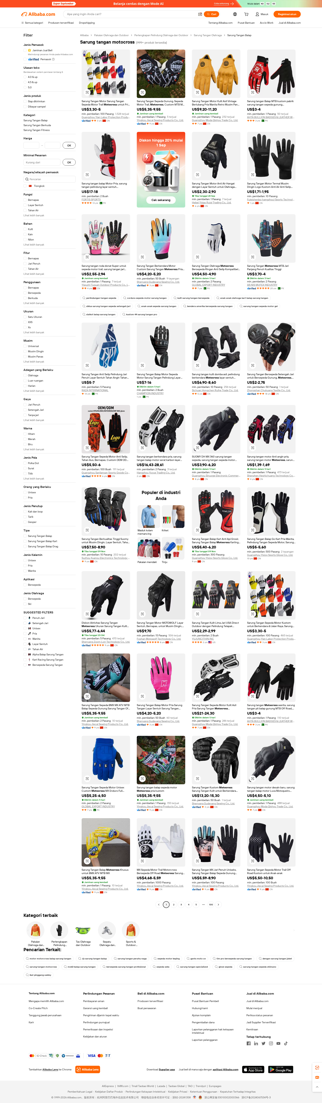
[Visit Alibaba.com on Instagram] (271, 1043)
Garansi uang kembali (95, 1008)
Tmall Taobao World (143, 1086)
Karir (31, 1022)
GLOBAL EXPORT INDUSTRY (208, 284)
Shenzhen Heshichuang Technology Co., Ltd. (271, 475)
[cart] (247, 14)
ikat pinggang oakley (40, 975)
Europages (215, 1086)
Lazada (161, 1086)
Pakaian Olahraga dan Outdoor (111, 35)
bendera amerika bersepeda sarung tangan (210, 306)
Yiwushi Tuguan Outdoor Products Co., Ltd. (106, 284)
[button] (200, 14)
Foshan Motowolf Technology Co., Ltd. (159, 638)
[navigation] (49, 470)
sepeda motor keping (168, 958)
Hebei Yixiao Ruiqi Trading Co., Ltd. (211, 202)
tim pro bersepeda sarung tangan (234, 958)
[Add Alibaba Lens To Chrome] (87, 1069)
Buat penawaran (147, 1008)
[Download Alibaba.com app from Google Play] (280, 1069)
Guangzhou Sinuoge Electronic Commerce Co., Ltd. (216, 475)
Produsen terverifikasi (150, 1001)
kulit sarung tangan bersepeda (193, 298)
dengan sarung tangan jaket (277, 958)
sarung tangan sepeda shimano (259, 967)
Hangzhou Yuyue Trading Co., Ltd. (156, 472)
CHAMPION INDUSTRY (150, 393)
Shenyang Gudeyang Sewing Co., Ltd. (158, 281)
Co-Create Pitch (38, 1008)
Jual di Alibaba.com (257, 1001)
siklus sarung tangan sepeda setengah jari (108, 306)
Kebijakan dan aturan (95, 1036)
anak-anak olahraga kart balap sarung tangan (244, 298)
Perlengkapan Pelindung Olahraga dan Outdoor (161, 35)
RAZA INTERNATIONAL (95, 390)
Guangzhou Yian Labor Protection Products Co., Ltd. (106, 117)
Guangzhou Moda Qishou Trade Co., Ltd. (215, 120)
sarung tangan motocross (43, 967)
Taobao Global (176, 1086)
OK (69, 145)
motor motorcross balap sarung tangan (50, 958)
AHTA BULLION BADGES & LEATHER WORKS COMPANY (271, 117)
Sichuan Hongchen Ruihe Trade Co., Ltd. (215, 390)
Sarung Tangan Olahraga (208, 35)
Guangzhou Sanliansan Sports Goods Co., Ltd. (106, 472)
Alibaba (84, 35)
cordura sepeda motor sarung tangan (147, 298)
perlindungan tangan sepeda (101, 298)
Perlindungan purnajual (96, 1022)
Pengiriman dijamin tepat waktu (101, 1015)
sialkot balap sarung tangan (100, 314)
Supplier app (167, 1069)
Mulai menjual (254, 1008)
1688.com (122, 1086)
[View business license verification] (194, 1097)
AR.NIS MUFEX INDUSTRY (262, 284)
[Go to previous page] (158, 904)
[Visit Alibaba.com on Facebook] (248, 1043)
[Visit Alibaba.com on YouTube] (278, 1043)
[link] (317, 1067)
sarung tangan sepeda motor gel (260, 306)
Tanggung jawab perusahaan (45, 1015)
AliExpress (108, 1086)
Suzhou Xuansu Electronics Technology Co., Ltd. (106, 557)
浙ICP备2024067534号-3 (256, 1097)
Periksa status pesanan (259, 1015)
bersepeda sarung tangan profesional (126, 967)
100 (211, 904)
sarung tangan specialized (194, 967)
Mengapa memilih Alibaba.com (46, 1001)
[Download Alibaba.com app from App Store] (253, 1069)
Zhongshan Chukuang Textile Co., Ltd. (269, 390)
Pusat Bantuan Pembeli (205, 1001)
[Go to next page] (218, 904)
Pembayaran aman (93, 1001)
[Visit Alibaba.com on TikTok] (286, 1043)
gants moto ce (198, 958)
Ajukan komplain (201, 1015)
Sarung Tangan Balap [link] (239, 35)
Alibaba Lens (50, 1069)
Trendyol (201, 1086)
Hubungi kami (200, 1008)
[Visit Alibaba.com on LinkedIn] (256, 1043)
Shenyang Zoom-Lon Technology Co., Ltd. (106, 641)
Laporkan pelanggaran (205, 1039)
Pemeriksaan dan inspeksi (98, 1029)
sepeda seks (163, 967)
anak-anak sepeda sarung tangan (158, 306)
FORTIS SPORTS (91, 199)
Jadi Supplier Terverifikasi (261, 1022)
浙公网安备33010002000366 (221, 1097)
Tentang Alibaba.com (42, 993)
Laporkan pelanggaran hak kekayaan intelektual (213, 1031)
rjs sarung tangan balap (94, 958)
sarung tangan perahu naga (132, 958)
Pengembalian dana (203, 1022)
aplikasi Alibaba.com (225, 1069)
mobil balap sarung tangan (82, 967)
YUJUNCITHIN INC (203, 638)
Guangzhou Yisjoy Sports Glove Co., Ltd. (215, 557)
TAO (190, 1086)
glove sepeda (225, 967)
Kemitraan (252, 1029)
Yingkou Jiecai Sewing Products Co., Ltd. (160, 120)
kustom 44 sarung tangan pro (141, 314)
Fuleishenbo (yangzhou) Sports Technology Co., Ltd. (271, 199)
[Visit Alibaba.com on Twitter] (263, 1043)
